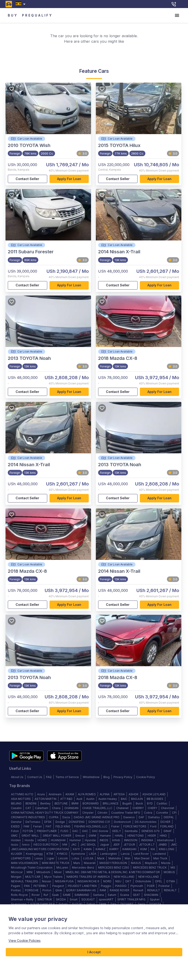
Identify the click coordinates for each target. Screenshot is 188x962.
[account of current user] (176, 15)
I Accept (94, 952)
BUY (13, 15)
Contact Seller (27, 179)
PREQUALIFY (37, 15)
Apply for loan (69, 179)
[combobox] (21, 4)
